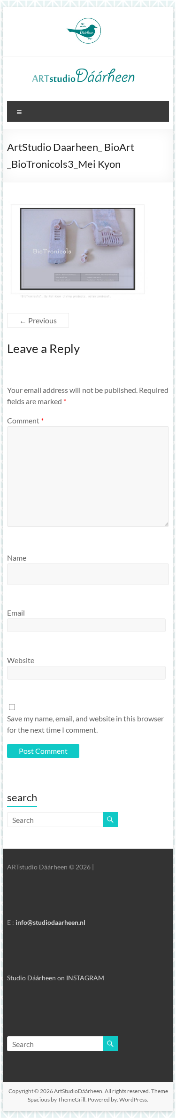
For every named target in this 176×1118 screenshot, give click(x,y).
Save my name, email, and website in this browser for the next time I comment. (85, 724)
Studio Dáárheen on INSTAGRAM (55, 978)
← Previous (38, 320)
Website (20, 660)
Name (16, 557)
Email (16, 612)
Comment (25, 420)
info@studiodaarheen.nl (50, 922)
